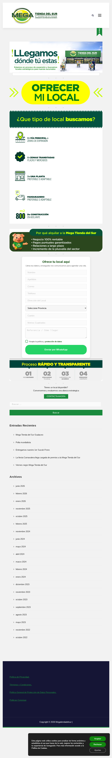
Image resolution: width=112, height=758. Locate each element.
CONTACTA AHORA (56, 396)
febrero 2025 (21, 524)
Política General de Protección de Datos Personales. (33, 692)
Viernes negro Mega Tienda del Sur (31, 465)
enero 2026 (21, 501)
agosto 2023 (21, 614)
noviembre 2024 (23, 531)
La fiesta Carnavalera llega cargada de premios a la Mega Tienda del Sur (48, 457)
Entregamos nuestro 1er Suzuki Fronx (33, 450)
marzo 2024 (21, 562)
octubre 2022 (21, 637)
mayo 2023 (21, 622)
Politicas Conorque (18, 700)
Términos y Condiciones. (21, 685)
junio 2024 (20, 539)
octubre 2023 (21, 599)
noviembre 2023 (23, 592)
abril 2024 (20, 554)
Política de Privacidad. (19, 677)
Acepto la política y (45, 342)
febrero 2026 (21, 493)
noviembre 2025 (23, 508)
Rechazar (98, 744)
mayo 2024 (21, 546)
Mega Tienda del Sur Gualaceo (29, 435)
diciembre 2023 (22, 584)
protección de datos (53, 342)
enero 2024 (21, 577)
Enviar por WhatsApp (56, 349)
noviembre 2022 (23, 630)
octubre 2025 (21, 516)
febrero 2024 (21, 569)
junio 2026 (20, 486)
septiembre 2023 (23, 607)
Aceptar (97, 738)
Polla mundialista (23, 442)
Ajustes (97, 750)
